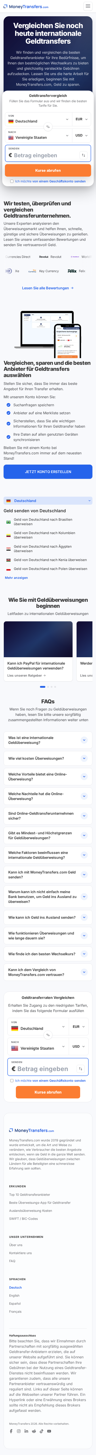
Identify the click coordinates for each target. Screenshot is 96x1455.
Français (15, 1311)
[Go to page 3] (51, 687)
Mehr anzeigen (16, 578)
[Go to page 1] (42, 687)
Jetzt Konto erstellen (48, 471)
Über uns (15, 1245)
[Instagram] (19, 1431)
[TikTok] (42, 1431)
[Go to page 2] (48, 687)
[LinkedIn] (26, 1431)
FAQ (12, 1261)
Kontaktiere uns (20, 1253)
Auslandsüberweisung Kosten (30, 1210)
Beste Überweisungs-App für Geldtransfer (40, 1202)
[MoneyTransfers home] (26, 6)
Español (15, 1303)
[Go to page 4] (55, 687)
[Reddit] (34, 1431)
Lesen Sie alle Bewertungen (45, 288)
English (14, 1295)
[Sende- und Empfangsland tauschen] (48, 126)
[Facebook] (11, 1431)
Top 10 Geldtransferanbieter (29, 1194)
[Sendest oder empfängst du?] (83, 155)
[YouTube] (49, 1431)
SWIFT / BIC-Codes (23, 1218)
